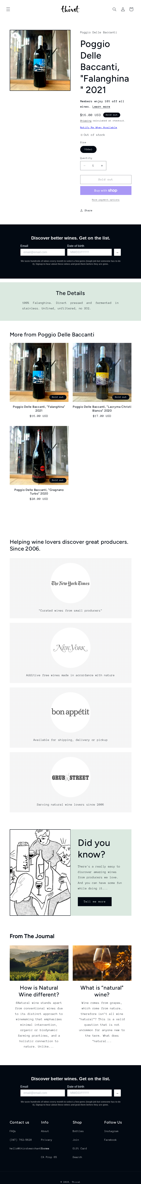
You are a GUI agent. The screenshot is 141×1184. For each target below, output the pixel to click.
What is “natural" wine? (102, 991)
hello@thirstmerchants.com (29, 1148)
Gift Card (80, 1148)
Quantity (86, 158)
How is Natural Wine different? (39, 991)
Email (24, 245)
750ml (90, 150)
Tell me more (95, 901)
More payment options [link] (106, 199)
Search (77, 1157)
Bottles (78, 1131)
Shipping (86, 120)
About (45, 1131)
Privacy (46, 1139)
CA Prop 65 (49, 1157)
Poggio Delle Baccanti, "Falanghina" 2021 (39, 408)
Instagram (111, 1131)
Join (76, 1139)
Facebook (110, 1139)
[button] (8, 9)
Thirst (76, 1182)
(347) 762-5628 (21, 1139)
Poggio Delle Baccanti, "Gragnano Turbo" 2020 (39, 491)
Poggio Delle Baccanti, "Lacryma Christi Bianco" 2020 (102, 408)
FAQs (13, 1131)
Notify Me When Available (98, 127)
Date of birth (75, 245)
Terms (45, 1148)
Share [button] (89, 210)
